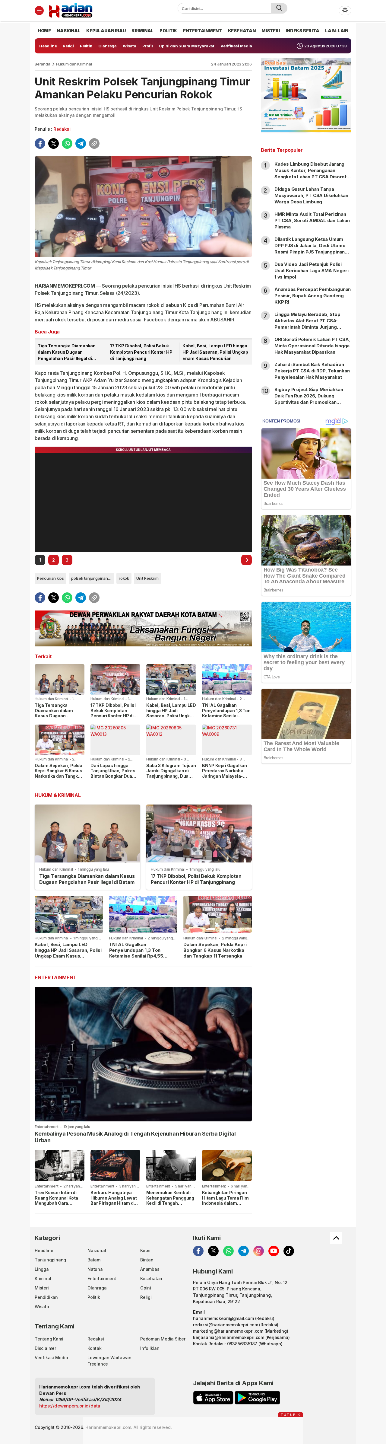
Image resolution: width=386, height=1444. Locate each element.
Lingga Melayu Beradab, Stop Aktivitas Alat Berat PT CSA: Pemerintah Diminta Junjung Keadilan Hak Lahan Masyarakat (309, 323)
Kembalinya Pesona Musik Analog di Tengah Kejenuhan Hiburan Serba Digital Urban (135, 1137)
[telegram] (80, 143)
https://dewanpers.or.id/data (69, 1406)
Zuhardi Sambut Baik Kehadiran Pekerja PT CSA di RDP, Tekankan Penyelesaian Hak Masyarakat (312, 371)
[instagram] (258, 1251)
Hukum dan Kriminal (74, 64)
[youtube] (273, 1251)
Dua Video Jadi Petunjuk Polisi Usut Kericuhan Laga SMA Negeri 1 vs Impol (311, 270)
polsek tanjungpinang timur (92, 578)
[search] (279, 8)
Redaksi (62, 129)
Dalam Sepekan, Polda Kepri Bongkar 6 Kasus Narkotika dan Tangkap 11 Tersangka (59, 773)
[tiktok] (288, 1251)
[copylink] (94, 143)
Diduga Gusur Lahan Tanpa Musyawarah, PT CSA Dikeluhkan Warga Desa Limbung (311, 195)
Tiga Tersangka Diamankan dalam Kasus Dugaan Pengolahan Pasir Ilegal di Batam (67, 352)
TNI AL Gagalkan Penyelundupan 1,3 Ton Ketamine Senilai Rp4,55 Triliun (226, 713)
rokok (124, 578)
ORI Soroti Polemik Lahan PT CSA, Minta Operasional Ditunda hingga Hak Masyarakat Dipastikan (312, 345)
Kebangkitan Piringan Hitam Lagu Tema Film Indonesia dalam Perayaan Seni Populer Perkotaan (226, 1203)
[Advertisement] (306, 866)
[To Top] (336, 1238)
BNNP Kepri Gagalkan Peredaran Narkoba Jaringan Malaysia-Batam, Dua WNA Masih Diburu (224, 776)
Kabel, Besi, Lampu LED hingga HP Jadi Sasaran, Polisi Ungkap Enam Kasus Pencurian (215, 352)
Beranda (42, 64)
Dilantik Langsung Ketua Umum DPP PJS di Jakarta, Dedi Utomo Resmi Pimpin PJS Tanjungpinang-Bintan (312, 248)
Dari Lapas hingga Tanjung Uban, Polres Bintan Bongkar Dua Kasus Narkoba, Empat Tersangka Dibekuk (114, 776)
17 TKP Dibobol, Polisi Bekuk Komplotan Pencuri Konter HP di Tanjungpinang (141, 352)
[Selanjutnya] (246, 560)
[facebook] (40, 143)
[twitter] (53, 143)
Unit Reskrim (147, 578)
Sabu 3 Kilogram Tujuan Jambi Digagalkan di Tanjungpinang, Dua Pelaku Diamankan (171, 773)
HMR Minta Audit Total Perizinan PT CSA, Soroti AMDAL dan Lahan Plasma (312, 220)
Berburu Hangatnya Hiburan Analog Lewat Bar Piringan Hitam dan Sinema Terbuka (114, 1200)
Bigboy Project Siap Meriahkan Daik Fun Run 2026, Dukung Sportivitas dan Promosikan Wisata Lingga (308, 399)
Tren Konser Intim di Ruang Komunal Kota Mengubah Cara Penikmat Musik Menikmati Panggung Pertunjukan (57, 1206)
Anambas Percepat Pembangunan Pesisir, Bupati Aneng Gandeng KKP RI (312, 295)
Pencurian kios (50, 578)
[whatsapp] (67, 143)
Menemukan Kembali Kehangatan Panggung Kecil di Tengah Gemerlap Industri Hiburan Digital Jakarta (170, 1203)
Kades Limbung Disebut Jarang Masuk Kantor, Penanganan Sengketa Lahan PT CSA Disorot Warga (310, 173)
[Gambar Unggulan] (143, 206)
